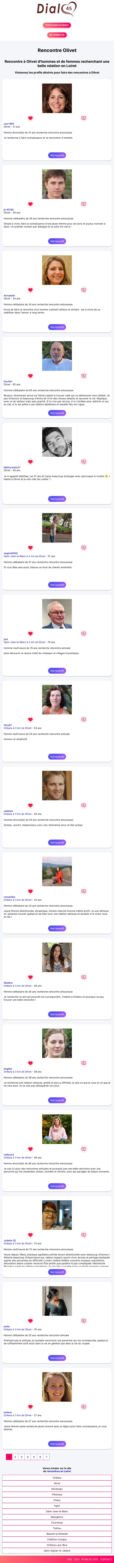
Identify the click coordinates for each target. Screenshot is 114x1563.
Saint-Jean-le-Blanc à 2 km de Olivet (24, 556)
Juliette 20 (10, 1240)
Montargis (57, 1488)
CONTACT (106, 1559)
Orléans (57, 1477)
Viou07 (8, 725)
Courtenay (57, 1522)
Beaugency (57, 1516)
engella (8, 1068)
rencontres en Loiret (59, 1471)
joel (6, 639)
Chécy (57, 1500)
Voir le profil (57, 155)
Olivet (57, 1483)
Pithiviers (57, 1494)
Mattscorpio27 (12, 467)
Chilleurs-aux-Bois (57, 1545)
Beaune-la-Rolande (57, 1533)
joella (7, 1326)
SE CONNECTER (57, 35)
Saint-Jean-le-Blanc (57, 1511)
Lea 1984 (9, 123)
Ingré (57, 1505)
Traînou (57, 1528)
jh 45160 (9, 209)
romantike (9, 896)
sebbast (8, 810)
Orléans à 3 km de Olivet (17, 728)
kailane (8, 1412)
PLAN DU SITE (90, 1559)
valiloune (9, 1154)
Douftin (8, 381)
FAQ (69, 1559)
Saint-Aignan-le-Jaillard (57, 1550)
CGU (76, 1559)
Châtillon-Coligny (57, 1539)
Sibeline (8, 982)
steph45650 (11, 553)
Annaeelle (9, 295)
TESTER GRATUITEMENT (57, 25)
